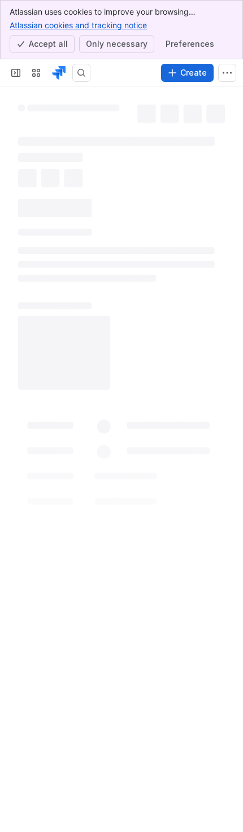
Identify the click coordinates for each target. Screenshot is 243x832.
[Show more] (227, 73)
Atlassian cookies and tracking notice (78, 25)
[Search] (81, 73)
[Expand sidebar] (16, 73)
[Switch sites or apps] (36, 73)
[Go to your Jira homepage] (59, 73)
